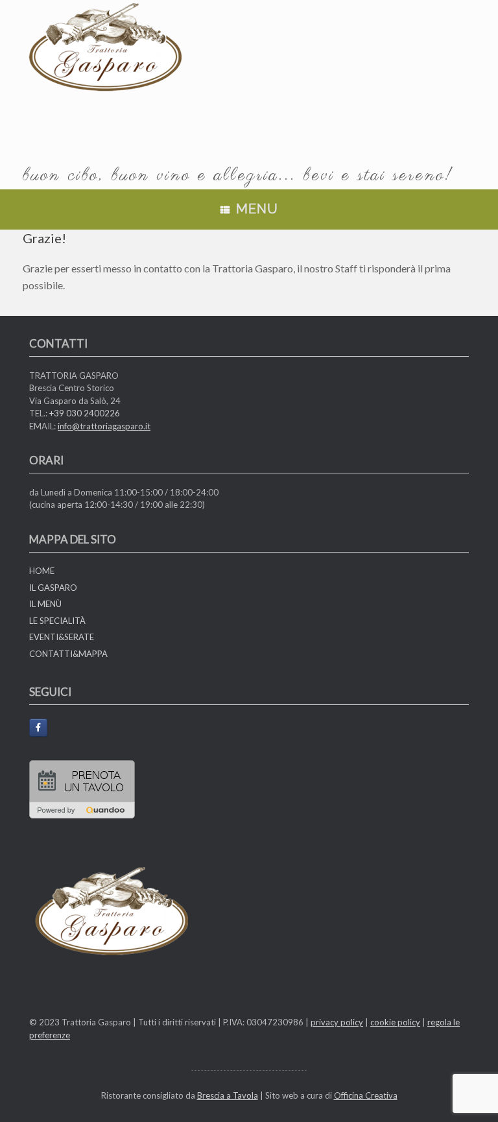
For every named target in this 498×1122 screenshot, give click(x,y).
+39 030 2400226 (84, 413)
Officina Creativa (365, 1095)
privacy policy (337, 1022)
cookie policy (395, 1022)
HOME (41, 571)
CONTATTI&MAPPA (68, 654)
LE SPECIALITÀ (57, 620)
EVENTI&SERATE (61, 637)
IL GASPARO (53, 587)
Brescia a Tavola (227, 1095)
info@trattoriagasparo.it (104, 426)
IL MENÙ (45, 604)
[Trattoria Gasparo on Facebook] (38, 728)
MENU (257, 209)
